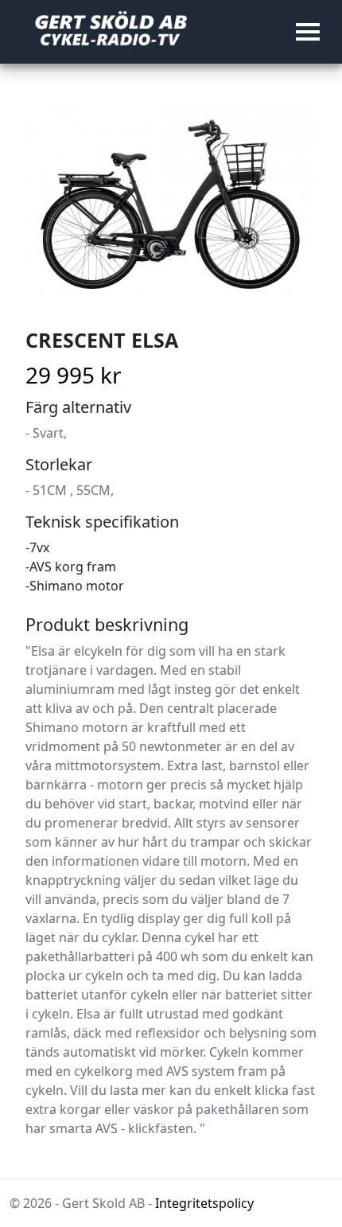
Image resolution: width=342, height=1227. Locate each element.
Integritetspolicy (204, 1203)
